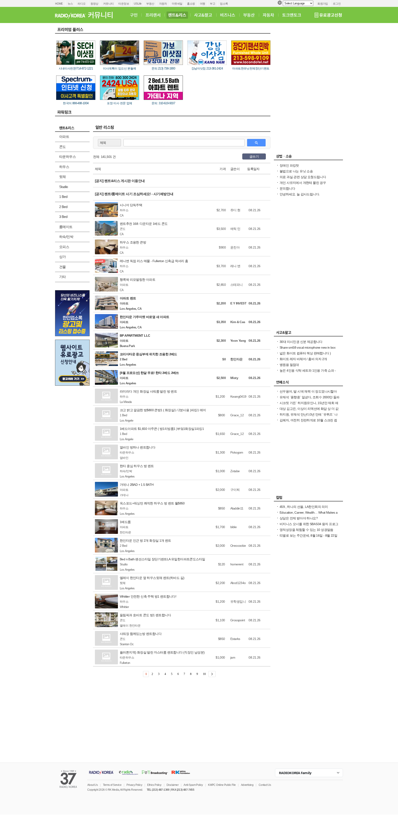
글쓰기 (254, 156)
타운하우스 (67, 157)
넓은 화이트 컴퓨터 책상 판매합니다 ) (305, 353)
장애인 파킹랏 (289, 165)
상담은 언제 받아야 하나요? (299, 518)
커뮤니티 (108, 3)
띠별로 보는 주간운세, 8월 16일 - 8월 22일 (308, 535)
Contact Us (265, 785)
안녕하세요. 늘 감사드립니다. (300, 194)
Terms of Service (112, 785)
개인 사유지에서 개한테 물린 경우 (303, 183)
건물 (62, 267)
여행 (202, 3)
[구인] (133, 15)
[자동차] (268, 15)
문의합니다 (287, 188)
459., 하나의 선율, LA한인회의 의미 (304, 507)
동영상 (94, 3)
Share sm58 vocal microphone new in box (307, 347)
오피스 (64, 247)
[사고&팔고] (203, 15)
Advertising (247, 785)
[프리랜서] (153, 15)
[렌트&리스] (177, 15)
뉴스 (70, 3)
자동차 (163, 3)
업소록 (224, 3)
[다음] (212, 674)
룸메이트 (66, 227)
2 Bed (63, 207)
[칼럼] (308, 498)
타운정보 (123, 3)
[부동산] (249, 15)
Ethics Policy (154, 785)
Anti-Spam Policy (193, 785)
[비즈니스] (227, 15)
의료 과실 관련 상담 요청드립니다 (303, 177)
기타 (62, 277)
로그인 (337, 3)
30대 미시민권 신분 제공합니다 (301, 342)
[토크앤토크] (291, 15)
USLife (137, 3)
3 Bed (63, 217)
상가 (62, 257)
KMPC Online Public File (222, 785)
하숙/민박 (66, 237)
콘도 (62, 147)
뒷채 (62, 177)
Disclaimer (173, 785)
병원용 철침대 (289, 365)
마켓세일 (177, 3)
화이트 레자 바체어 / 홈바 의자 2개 (303, 359)
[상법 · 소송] (308, 157)
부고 (212, 3)
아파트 (64, 137)
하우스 (64, 167)
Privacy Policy (134, 785)
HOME (59, 3)
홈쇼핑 (191, 3)
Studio (63, 187)
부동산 (150, 3)
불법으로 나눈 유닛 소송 (296, 171)
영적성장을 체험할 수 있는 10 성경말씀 (306, 530)
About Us (92, 785)
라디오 (81, 3)
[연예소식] (308, 383)
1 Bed (63, 197)
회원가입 (322, 3)
